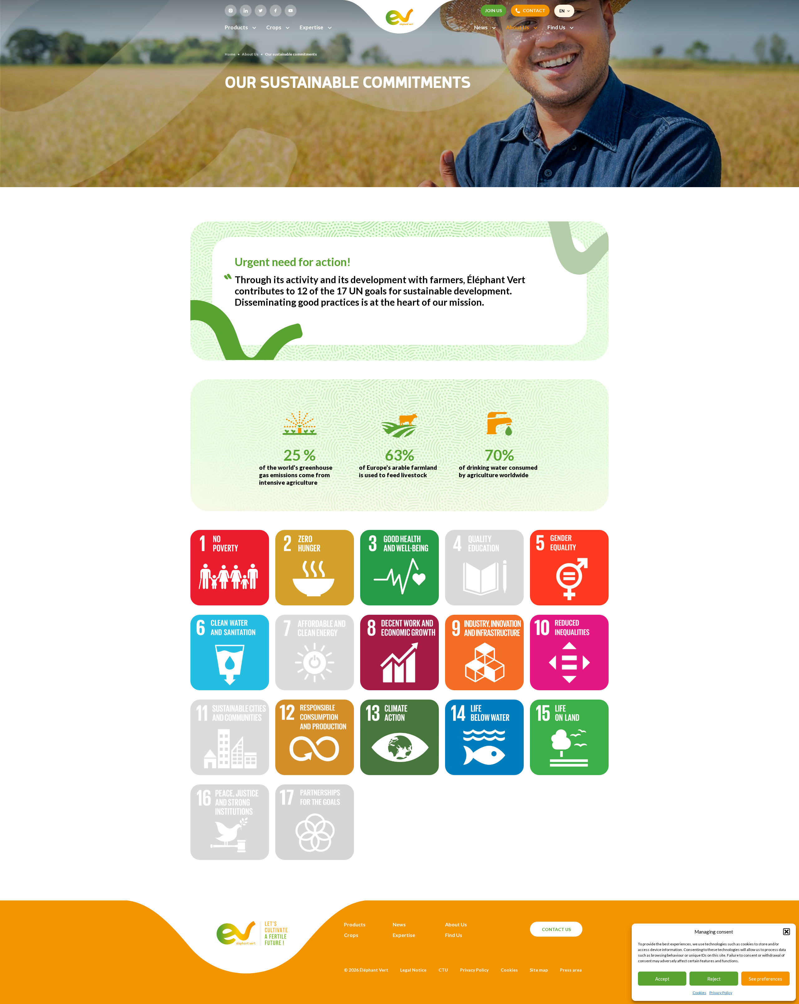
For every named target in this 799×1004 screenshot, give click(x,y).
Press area (571, 969)
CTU (443, 969)
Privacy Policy (720, 992)
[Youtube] (291, 11)
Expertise (311, 27)
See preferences (765, 979)
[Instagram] (231, 11)
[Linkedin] (246, 11)
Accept (662, 979)
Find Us (556, 27)
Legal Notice (413, 969)
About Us (517, 27)
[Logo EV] (252, 943)
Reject (714, 979)
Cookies (699, 992)
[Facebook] (276, 11)
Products (236, 27)
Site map (539, 969)
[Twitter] (261, 11)
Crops (273, 27)
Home (230, 54)
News (481, 27)
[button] (786, 932)
